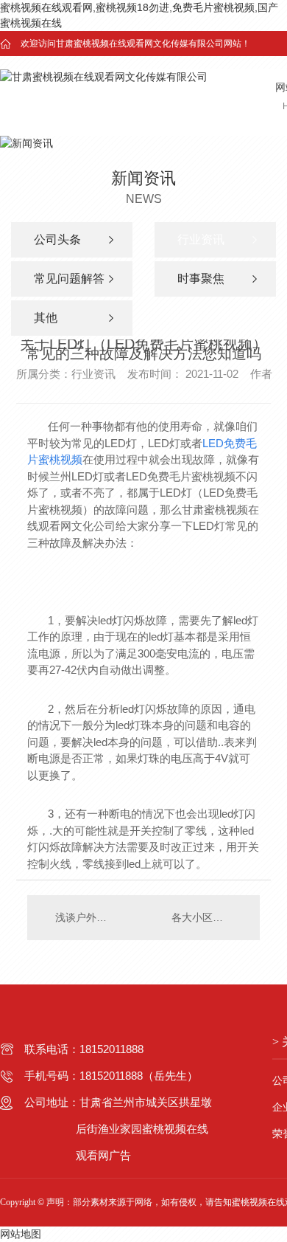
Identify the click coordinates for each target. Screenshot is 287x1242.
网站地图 (20, 1234)
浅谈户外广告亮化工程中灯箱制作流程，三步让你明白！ (85, 917)
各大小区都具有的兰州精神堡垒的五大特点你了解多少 (208, 917)
